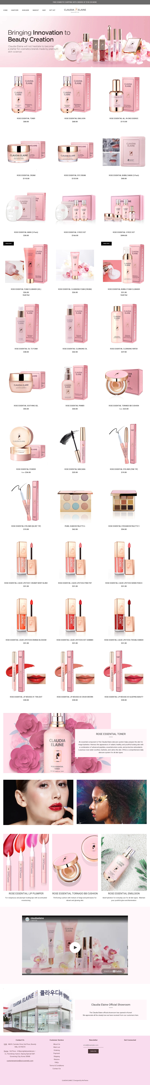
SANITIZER (14, 10)
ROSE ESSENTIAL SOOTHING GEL (26, 406)
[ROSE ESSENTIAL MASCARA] (75, 444)
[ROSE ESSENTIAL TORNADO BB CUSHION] (124, 380)
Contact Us (57, 1069)
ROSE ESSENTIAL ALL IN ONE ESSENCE (124, 118)
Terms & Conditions (57, 1066)
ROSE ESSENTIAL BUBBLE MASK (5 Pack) (124, 175)
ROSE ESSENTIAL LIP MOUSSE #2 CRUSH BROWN (75, 697)
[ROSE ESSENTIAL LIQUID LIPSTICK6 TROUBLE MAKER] (124, 614)
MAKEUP (36, 10)
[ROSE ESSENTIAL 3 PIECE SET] (75, 207)
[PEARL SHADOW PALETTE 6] (75, 501)
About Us (56, 1044)
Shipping (57, 1056)
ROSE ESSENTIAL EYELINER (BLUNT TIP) (26, 526)
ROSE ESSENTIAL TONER (26, 118)
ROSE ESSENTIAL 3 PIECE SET (75, 232)
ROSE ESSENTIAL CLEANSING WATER (124, 349)
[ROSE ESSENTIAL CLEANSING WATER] (124, 323)
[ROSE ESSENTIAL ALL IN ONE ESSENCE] (124, 93)
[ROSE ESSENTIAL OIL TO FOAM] (26, 323)
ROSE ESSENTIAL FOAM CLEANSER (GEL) (26, 289)
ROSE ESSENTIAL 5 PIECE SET (124, 232)
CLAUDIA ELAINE (67, 1080)
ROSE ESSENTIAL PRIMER (75, 406)
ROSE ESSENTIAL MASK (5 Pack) (26, 232)
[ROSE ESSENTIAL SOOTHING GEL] (26, 380)
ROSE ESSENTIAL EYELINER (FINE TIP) (124, 469)
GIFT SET (52, 10)
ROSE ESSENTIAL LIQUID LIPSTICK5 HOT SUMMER (75, 640)
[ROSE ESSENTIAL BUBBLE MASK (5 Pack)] (124, 150)
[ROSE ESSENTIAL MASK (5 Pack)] (26, 207)
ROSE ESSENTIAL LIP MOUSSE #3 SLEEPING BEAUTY (124, 697)
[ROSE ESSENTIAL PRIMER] (75, 380)
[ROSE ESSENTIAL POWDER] (26, 444)
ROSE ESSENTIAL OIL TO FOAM (26, 349)
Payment (56, 1053)
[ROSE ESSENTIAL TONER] (26, 93)
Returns (57, 1059)
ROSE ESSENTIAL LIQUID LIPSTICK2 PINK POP (75, 583)
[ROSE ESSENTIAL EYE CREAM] (75, 150)
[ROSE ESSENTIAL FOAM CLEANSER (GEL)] (26, 264)
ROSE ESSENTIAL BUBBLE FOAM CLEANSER (124, 289)
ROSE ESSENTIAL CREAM (26, 175)
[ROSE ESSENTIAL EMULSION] (75, 93)
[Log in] (140, 10)
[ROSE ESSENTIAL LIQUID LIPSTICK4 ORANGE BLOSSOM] (26, 614)
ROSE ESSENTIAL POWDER (26, 469)
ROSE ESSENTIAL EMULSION (75, 118)
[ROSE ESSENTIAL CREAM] (26, 150)
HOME (5, 10)
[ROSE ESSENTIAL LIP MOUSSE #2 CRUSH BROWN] (75, 671)
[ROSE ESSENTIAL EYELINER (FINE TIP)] (124, 444)
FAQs (57, 1062)
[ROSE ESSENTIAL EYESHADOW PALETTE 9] (124, 501)
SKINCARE (25, 10)
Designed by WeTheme (81, 1080)
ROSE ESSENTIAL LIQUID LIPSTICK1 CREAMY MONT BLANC (26, 583)
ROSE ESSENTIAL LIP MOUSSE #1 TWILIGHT (26, 697)
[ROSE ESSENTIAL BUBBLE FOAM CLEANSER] (124, 264)
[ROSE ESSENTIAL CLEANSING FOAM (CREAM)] (75, 264)
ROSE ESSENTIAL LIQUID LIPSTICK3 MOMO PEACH (123, 583)
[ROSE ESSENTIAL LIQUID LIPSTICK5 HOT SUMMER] (75, 614)
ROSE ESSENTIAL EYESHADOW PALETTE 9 (123, 526)
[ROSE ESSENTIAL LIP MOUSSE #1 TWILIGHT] (26, 671)
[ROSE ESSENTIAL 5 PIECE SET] (124, 207)
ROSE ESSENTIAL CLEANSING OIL (75, 349)
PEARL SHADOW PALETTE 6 (75, 526)
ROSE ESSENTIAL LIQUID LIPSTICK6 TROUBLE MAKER (123, 640)
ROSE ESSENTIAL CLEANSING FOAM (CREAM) (75, 289)
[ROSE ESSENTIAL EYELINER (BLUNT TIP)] (26, 501)
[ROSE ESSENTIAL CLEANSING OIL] (75, 323)
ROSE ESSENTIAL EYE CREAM (75, 175)
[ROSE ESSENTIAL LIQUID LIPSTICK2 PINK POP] (75, 558)
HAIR (44, 10)
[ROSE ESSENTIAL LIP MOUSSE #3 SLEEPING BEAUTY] (124, 671)
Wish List (56, 1047)
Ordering (57, 1050)
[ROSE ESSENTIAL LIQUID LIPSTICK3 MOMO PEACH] (124, 558)
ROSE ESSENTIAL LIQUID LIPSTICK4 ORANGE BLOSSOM (26, 640)
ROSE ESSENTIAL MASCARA (75, 469)
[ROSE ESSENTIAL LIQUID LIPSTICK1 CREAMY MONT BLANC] (26, 558)
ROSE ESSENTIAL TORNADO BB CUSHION (124, 406)
